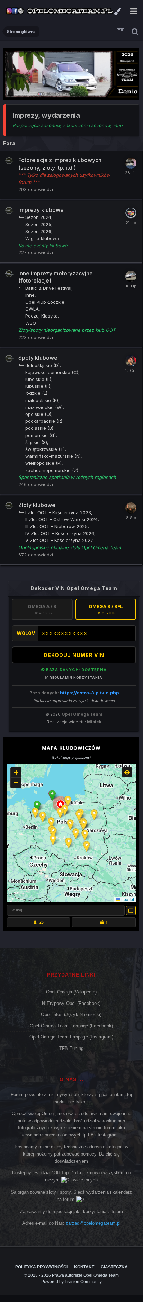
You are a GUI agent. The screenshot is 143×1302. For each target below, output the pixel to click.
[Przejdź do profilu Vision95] (131, 361)
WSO (30, 323)
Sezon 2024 (38, 217)
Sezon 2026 (38, 231)
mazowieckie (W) (44, 407)
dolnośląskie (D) (42, 365)
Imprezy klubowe (41, 209)
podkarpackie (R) (43, 421)
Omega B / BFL (106, 609)
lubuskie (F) (37, 386)
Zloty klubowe (36, 504)
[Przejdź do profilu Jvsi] (131, 276)
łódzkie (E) (36, 393)
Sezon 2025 (38, 224)
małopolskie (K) (41, 400)
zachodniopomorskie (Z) (51, 470)
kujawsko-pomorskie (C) (51, 372)
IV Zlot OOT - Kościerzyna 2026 (59, 533)
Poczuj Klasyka (41, 316)
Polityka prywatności (41, 1267)
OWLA (32, 309)
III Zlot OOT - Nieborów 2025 (56, 526)
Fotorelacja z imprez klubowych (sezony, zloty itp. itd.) (59, 164)
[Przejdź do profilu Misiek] (131, 213)
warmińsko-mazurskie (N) (53, 456)
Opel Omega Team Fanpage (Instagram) (71, 1037)
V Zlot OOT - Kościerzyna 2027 (59, 540)
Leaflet (127, 899)
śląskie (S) (36, 442)
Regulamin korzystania (75, 677)
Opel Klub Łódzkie (44, 302)
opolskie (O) (38, 414)
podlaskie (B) (39, 428)
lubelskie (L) (38, 379)
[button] (52, 795)
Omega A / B (42, 609)
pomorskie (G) (40, 435)
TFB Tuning (71, 1048)
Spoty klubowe (37, 357)
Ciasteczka (114, 1267)
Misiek (94, 721)
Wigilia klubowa (42, 238)
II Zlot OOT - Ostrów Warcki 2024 (61, 519)
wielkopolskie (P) (43, 463)
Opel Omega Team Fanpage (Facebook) (71, 1025)
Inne (30, 295)
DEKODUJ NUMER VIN (74, 655)
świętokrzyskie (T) (45, 449)
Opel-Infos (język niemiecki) (71, 1014)
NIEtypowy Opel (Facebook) (71, 1003)
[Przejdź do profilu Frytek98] (131, 163)
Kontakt (84, 1267)
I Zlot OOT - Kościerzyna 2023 (58, 512)
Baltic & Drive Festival (48, 288)
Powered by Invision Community (71, 1281)
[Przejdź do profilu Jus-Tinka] (131, 508)
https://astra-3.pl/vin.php (89, 692)
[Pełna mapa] (131, 910)
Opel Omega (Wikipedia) (71, 992)
